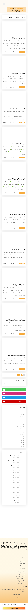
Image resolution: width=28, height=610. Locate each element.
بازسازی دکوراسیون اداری (20, 572)
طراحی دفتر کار (22, 570)
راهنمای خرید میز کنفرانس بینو (14, 480)
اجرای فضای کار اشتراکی (20, 581)
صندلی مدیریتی (22, 422)
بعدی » (18, 375)
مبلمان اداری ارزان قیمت (18, 284)
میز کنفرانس (22, 442)
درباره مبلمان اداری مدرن (18, 249)
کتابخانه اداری (22, 565)
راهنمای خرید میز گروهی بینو (15, 475)
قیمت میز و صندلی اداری (18, 73)
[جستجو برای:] (14, 384)
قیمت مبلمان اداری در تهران (17, 108)
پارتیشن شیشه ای (21, 412)
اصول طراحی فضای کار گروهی (14, 465)
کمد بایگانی (22, 430)
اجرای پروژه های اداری (20, 576)
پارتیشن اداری (22, 561)
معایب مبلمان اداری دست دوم (16, 355)
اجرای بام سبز (22, 574)
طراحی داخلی (22, 424)
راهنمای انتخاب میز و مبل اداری (14, 490)
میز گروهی (23, 444)
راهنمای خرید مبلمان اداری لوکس (15, 320)
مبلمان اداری (22, 51)
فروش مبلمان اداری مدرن (17, 214)
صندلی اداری (22, 416)
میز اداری (23, 559)
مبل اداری (23, 432)
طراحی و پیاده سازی (21, 426)
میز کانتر (23, 440)
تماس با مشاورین (13, 608)
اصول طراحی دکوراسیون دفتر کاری (14, 500)
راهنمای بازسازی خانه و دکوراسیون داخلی (12, 495)
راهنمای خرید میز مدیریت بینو (15, 485)
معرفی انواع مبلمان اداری (18, 38)
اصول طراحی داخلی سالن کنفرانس (13, 455)
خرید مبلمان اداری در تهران (17, 143)
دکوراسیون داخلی (21, 414)
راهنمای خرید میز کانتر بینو (15, 470)
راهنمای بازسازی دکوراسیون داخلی (14, 460)
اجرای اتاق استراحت (21, 580)
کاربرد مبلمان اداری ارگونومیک (16, 179)
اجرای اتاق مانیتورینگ (21, 578)
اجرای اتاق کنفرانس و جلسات (19, 583)
